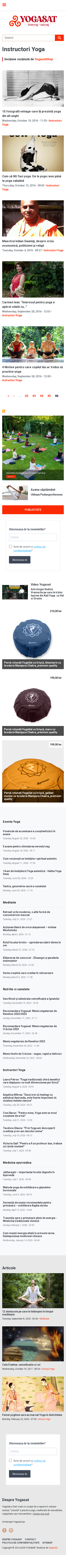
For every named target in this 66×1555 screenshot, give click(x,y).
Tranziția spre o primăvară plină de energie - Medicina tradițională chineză (30, 1219)
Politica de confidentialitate (20, 1542)
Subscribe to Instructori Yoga (3, 411)
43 (35, 396)
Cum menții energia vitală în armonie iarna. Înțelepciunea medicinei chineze (29, 1235)
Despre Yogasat (12, 1539)
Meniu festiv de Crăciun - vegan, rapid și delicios (32, 1053)
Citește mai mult (41, 1514)
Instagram (11, 1530)
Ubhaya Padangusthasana (47, 494)
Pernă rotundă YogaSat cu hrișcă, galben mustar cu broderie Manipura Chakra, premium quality (32, 796)
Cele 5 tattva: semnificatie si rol (21, 1364)
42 (27, 396)
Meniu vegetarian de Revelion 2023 (24, 1041)
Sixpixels (53, 1547)
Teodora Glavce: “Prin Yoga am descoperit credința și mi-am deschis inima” (29, 1130)
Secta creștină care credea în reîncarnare (28, 973)
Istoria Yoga (44, 1419)
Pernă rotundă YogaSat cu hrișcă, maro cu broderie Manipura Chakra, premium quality (30, 731)
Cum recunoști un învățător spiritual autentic (30, 858)
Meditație (44, 1318)
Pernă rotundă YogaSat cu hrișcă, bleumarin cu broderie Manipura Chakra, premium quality (32, 664)
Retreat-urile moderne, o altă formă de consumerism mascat (26, 913)
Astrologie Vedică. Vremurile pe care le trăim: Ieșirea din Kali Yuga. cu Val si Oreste (47, 594)
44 (42, 396)
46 (57, 396)
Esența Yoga (48, 1369)
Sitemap (47, 1542)
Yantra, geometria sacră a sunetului (24, 886)
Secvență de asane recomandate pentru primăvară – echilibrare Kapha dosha (27, 1204)
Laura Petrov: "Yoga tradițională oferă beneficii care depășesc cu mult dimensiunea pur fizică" (31, 1081)
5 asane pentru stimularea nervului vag (26, 846)
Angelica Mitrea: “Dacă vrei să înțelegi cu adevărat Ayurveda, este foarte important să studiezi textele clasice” (29, 1097)
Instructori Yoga (53, 250)
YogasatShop (44, 59)
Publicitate (33, 509)
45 (50, 396)
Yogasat (33, 21)
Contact (30, 1539)
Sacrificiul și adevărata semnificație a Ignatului (31, 998)
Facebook (4, 1530)
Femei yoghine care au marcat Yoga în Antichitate (32, 1414)
